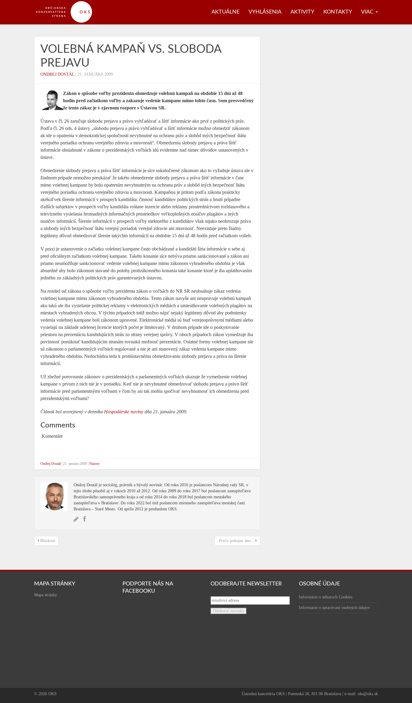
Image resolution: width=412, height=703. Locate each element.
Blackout (47, 540)
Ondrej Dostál (57, 74)
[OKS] (67, 3)
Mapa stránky (45, 595)
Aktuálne (225, 12)
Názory (94, 464)
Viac (368, 12)
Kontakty (337, 12)
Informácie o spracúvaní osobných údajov (334, 607)
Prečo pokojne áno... (236, 540)
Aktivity (302, 12)
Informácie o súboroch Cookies (325, 597)
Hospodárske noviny (123, 411)
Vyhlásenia (265, 12)
